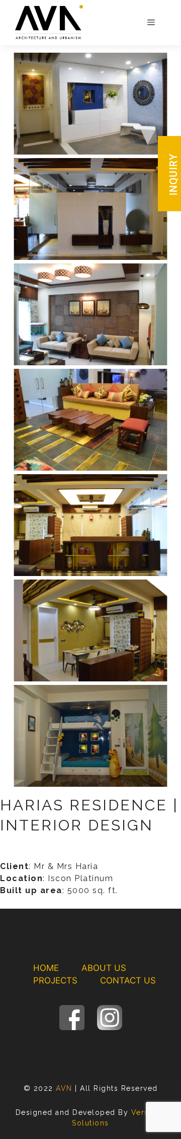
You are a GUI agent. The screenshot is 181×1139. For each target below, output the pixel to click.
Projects (55, 980)
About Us (103, 968)
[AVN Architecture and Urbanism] (49, 22)
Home (46, 968)
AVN (64, 1088)
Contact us (128, 980)
